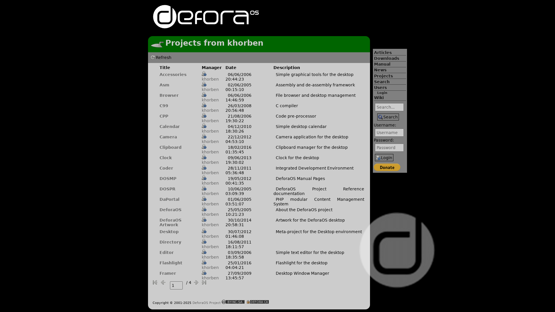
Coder (166, 168)
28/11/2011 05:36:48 (238, 170)
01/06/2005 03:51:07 (238, 201)
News (380, 70)
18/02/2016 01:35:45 (238, 149)
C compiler (287, 105)
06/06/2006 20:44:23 (238, 76)
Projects (383, 76)
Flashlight (171, 263)
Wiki (379, 97)
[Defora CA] (257, 302)
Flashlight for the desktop (302, 263)
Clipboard (171, 147)
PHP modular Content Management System (318, 201)
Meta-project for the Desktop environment (319, 231)
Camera (168, 137)
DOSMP (168, 178)
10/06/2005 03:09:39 (238, 191)
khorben (210, 79)
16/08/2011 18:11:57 (238, 244)
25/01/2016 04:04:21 (238, 265)
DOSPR (167, 189)
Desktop (169, 231)
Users (380, 87)
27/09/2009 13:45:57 (238, 275)
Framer (168, 273)
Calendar (170, 126)
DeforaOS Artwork (171, 222)
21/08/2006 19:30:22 (238, 118)
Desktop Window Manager (302, 273)
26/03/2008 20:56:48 (238, 108)
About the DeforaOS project (304, 209)
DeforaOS (171, 209)
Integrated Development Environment (315, 168)
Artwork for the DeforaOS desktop (310, 220)
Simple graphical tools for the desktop (315, 74)
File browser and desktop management (316, 95)
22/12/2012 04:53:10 (238, 139)
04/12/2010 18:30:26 (238, 128)
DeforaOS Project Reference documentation (318, 191)
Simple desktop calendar (301, 126)
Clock (166, 157)
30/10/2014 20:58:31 (238, 222)
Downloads (386, 58)
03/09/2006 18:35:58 (238, 254)
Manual (382, 64)
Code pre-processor (296, 116)
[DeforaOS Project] (206, 25)
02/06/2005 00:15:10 (238, 87)
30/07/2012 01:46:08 (238, 234)
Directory (170, 242)
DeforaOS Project (207, 303)
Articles (383, 52)
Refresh (163, 57)
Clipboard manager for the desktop (312, 147)
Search (382, 81)
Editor (167, 252)
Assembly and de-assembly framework (315, 85)
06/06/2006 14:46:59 (238, 97)
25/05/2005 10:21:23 (238, 212)
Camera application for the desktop (312, 137)
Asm (164, 85)
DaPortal (170, 199)
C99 (164, 105)
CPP (164, 116)
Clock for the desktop (297, 157)
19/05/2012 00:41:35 (238, 180)
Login (382, 93)
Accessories (173, 74)
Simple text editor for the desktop (310, 252)
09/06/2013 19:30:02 (238, 160)
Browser (169, 95)
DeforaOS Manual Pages (300, 178)
